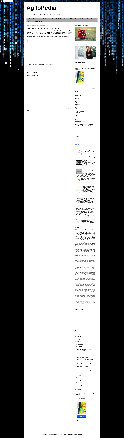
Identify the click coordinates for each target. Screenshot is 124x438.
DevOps (78, 98)
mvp (84, 300)
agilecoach (77, 249)
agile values (83, 295)
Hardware (93, 257)
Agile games (92, 232)
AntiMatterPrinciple (89, 266)
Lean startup (90, 239)
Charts (92, 267)
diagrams (79, 297)
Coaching (78, 104)
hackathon (91, 262)
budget (76, 296)
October (79, 346)
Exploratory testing (91, 250)
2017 (78, 338)
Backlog (76, 233)
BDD (87, 255)
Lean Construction (90, 278)
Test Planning (84, 289)
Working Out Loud (85, 292)
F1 (80, 273)
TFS (94, 251)
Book (93, 242)
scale (79, 240)
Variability (85, 291)
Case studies (84, 245)
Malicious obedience (89, 279)
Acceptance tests (92, 244)
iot (84, 298)
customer (79, 261)
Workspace (91, 292)
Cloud (94, 267)
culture (88, 296)
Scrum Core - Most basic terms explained (85, 359)
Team (94, 231)
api (88, 295)
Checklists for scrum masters (83, 357)
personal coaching (91, 237)
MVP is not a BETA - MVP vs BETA (88, 219)
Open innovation (82, 283)
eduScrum (85, 297)
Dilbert (89, 271)
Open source (88, 283)
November (80, 344)
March (79, 382)
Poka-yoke (86, 284)
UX (87, 239)
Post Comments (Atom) (37, 110)
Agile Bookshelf (38, 21)
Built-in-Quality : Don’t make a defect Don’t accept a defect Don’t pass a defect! (85, 212)
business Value (86, 244)
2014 (78, 387)
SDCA (94, 285)
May (78, 379)
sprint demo (91, 303)
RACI (84, 285)
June (79, 377)
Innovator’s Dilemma (78, 277)
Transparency (82, 290)
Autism (85, 255)
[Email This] (47, 64)
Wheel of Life (77, 292)
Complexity (88, 256)
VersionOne (89, 291)
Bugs (94, 255)
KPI (77, 107)
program (76, 302)
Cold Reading (90, 268)
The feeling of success (79, 244)
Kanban (77, 97)
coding (86, 296)
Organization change (78, 109)
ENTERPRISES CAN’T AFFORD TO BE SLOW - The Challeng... (85, 350)
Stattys (94, 286)
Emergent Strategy (89, 272)
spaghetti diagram (83, 303)
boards (81, 249)
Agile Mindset (79, 114)
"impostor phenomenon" (91, 263)
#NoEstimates (77, 250)
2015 (78, 341)
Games (88, 240)
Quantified (81, 285)
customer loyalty (92, 296)
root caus (88, 302)
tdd (83, 263)
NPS (94, 280)
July (78, 375)
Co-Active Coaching (78, 268)
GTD (86, 240)
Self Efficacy (83, 286)
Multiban (89, 280)
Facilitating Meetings (85, 273)
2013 (78, 389)
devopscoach (84, 261)
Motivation (84, 239)
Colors (94, 268)
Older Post (70, 108)
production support (92, 301)
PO (80, 284)
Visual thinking (92, 240)
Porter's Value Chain (91, 284)
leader (94, 298)
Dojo (91, 271)
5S (81, 250)
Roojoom (30, 21)
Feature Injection (92, 273)
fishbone (92, 297)
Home (50, 108)
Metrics (80, 237)
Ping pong (82, 284)
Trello (86, 290)
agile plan (79, 295)
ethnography (81, 262)
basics (91, 295)
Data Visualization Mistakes (82, 366)
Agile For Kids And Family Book (59, 18)
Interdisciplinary (84, 277)
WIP (94, 291)
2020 (78, 333)
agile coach (92, 238)
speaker (87, 303)
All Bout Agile (31, 18)
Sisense (92, 251)
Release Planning (92, 243)
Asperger (81, 255)
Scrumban (90, 248)
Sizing (94, 248)
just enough (91, 298)
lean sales (77, 300)
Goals (84, 237)
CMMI (88, 267)
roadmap (85, 302)
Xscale (94, 292)
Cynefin (83, 271)
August (79, 374)
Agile (76, 229)
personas (81, 301)
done (82, 297)
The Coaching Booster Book (87, 18)
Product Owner (79, 102)
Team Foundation (78, 289)
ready (79, 302)
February (79, 384)
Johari (89, 277)
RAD (86, 285)
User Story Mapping (88, 260)
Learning (91, 236)
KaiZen (76, 251)
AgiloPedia (41, 8)
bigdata (76, 261)
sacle (92, 302)
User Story (90, 233)
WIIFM (92, 291)
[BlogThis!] (48, 64)
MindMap (76, 243)
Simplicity (87, 286)
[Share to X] (49, 64)
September (80, 348)
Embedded (84, 272)
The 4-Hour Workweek (91, 289)
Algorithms (84, 266)
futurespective (86, 262)
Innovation (81, 239)
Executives (81, 257)
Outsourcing (77, 284)
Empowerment (85, 250)
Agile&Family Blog (73, 18)
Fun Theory (85, 274)
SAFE (77, 115)
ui (85, 263)
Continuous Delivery (91, 245)
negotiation (87, 300)
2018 (78, 336)
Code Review (85, 268)
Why (81, 292)
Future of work (90, 274)
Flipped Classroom (78, 274)
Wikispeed (93, 260)
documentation (89, 261)
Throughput (77, 290)
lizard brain (81, 300)
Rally (88, 243)
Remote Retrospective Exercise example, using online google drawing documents (88, 187)
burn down (80, 296)
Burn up (78, 267)
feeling (89, 297)
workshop (76, 306)
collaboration (86, 249)
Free (82, 274)
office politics (81, 242)
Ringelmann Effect (90, 285)
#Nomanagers (77, 255)
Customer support (78, 271)
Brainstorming (91, 255)
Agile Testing (78, 95)
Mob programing (85, 280)
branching (93, 295)
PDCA (87, 251)
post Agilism (85, 301)
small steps (77, 303)
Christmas (78, 256)
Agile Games (78, 112)
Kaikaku (91, 277)
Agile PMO (85, 242)
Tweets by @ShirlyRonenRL (80, 121)
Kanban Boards (84, 233)
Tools (77, 105)
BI (88, 255)
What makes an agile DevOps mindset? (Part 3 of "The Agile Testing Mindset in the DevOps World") (88, 171)
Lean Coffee (84, 278)
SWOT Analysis (78, 286)
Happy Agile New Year (87, 257)
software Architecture (91, 254)
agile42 (87, 295)
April (79, 380)
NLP (92, 280)
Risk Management (81, 260)
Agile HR (78, 99)
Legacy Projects (82, 279)
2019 (78, 334)
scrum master (82, 240)
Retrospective (87, 238)
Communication (83, 256)
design (76, 297)
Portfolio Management (83, 243)
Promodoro (77, 285)
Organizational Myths (79, 238)
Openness (93, 283)
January (79, 385)
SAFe (88, 236)
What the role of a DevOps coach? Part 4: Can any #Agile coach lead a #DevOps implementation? (88, 152)
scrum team (83, 254)
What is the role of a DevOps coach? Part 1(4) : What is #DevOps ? (88, 179)
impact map (82, 298)
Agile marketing (78, 245)
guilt (79, 298)
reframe (82, 302)
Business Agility (83, 267)
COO (90, 267)
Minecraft (79, 280)
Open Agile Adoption (81, 251)
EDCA (81, 272)
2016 (78, 339)
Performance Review (84, 248)
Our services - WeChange (42, 18)
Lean (77, 101)
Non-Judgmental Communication (85, 234)
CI (75, 256)
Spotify (91, 286)
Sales (89, 251)
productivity (80, 263)
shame (94, 302)
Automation (90, 242)
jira (88, 298)
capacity (83, 296)
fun (79, 254)
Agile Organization (80, 111)
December (80, 343)
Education (77, 239)
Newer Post (30, 108)
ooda (90, 300)
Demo (86, 271)
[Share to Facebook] (51, 64)
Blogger (80, 434)
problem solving (92, 249)
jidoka (86, 298)
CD (86, 267)
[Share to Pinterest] (52, 64)
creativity (76, 242)
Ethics (78, 273)
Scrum (77, 94)
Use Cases (81, 291)
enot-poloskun (70, 434)
